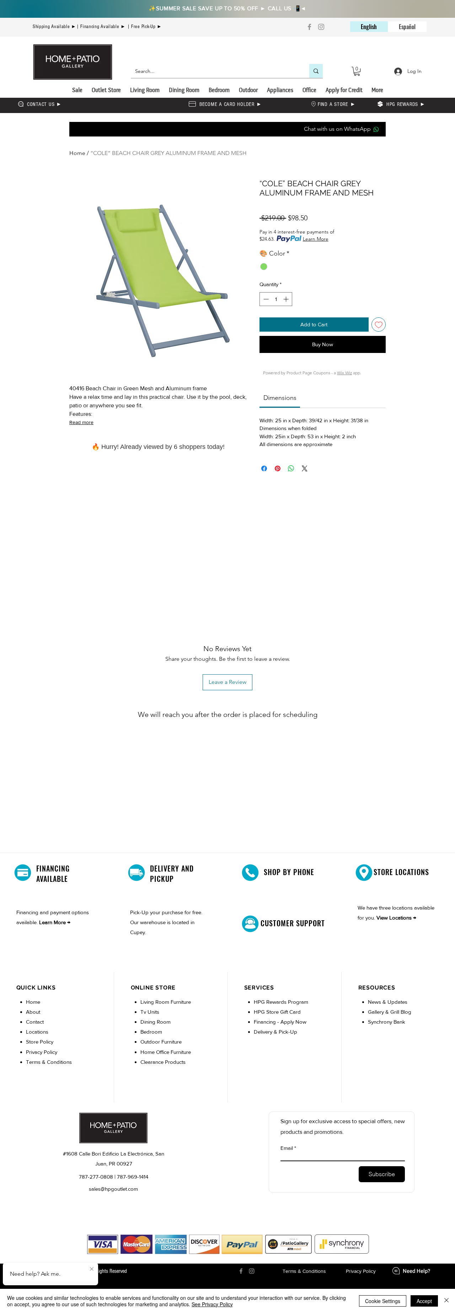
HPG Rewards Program (281, 1002)
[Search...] (316, 71)
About (33, 1012)
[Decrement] (265, 299)
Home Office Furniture (165, 1052)
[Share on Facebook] (264, 468)
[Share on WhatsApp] (291, 468)
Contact (35, 1022)
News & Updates (387, 1002)
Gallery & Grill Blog (389, 1012)
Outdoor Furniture (161, 1042)
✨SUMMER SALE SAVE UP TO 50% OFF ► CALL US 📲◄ (227, 8)
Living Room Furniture (165, 1002)
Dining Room (155, 1022)
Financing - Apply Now (280, 1022)
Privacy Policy (41, 1052)
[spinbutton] (276, 299)
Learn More (315, 239)
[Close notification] (92, 1269)
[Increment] (286, 299)
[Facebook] (309, 27)
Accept (424, 1300)
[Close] (446, 1301)
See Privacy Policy (212, 1304)
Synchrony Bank (386, 1022)
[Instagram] (321, 27)
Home (77, 153)
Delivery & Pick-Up (275, 1032)
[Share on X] (304, 468)
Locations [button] (37, 1032)
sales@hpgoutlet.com (113, 1189)
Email (286, 1148)
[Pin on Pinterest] (277, 468)
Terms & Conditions (49, 1062)
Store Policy (39, 1042)
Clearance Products (163, 1062)
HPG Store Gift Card (277, 1012)
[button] (357, 71)
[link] (279, 398)
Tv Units (149, 1012)
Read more (81, 422)
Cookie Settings (382, 1300)
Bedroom (152, 1032)
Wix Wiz (344, 372)
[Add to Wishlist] (378, 324)
